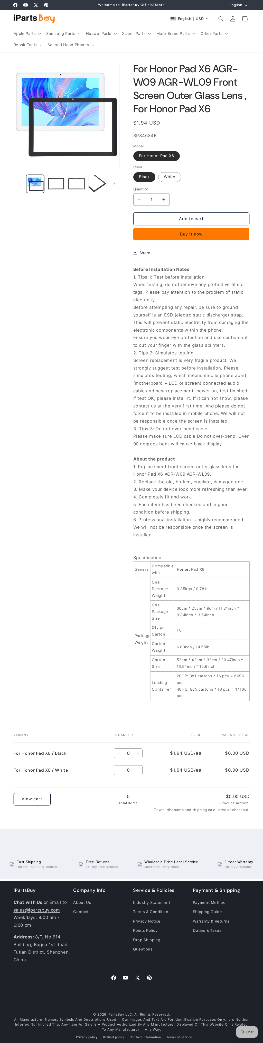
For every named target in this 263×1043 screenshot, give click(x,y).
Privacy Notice (147, 921)
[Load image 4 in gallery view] (97, 184)
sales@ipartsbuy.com (37, 910)
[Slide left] (19, 183)
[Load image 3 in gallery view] (77, 184)
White (169, 177)
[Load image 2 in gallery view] (56, 184)
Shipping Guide (207, 911)
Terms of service (179, 1037)
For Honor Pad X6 (156, 156)
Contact (80, 911)
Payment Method (209, 902)
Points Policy (145, 930)
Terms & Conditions (152, 911)
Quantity (140, 189)
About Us (82, 902)
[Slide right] (114, 183)
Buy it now (191, 234)
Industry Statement (151, 902)
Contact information (145, 1037)
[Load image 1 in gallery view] (35, 184)
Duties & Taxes (207, 930)
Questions (143, 949)
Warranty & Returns (211, 921)
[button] (26, 33)
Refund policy (114, 1037)
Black (144, 177)
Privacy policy (87, 1037)
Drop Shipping (146, 940)
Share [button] (145, 253)
